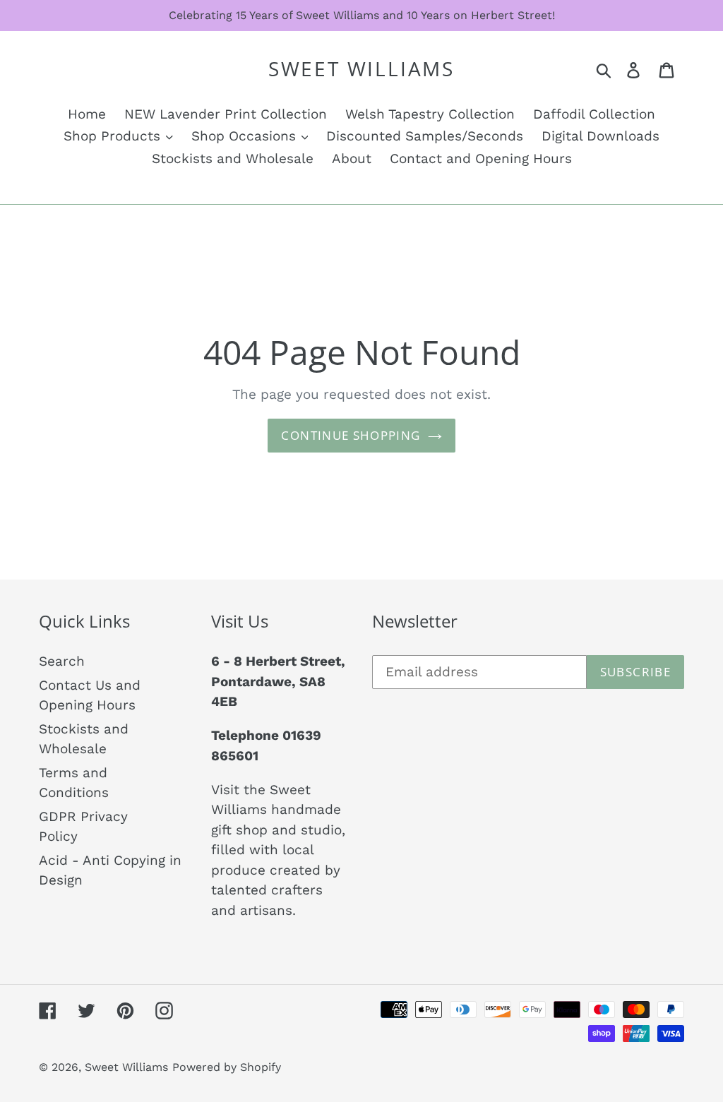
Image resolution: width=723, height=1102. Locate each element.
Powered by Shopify (226, 1067)
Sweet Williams (361, 69)
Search (62, 661)
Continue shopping (350, 435)
